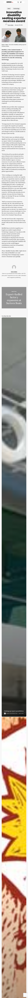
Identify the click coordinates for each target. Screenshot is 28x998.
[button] (21, 2)
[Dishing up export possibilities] (14, 517)
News (9, 8)
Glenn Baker (10, 25)
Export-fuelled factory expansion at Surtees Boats (14, 297)
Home (3, 44)
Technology (16, 8)
